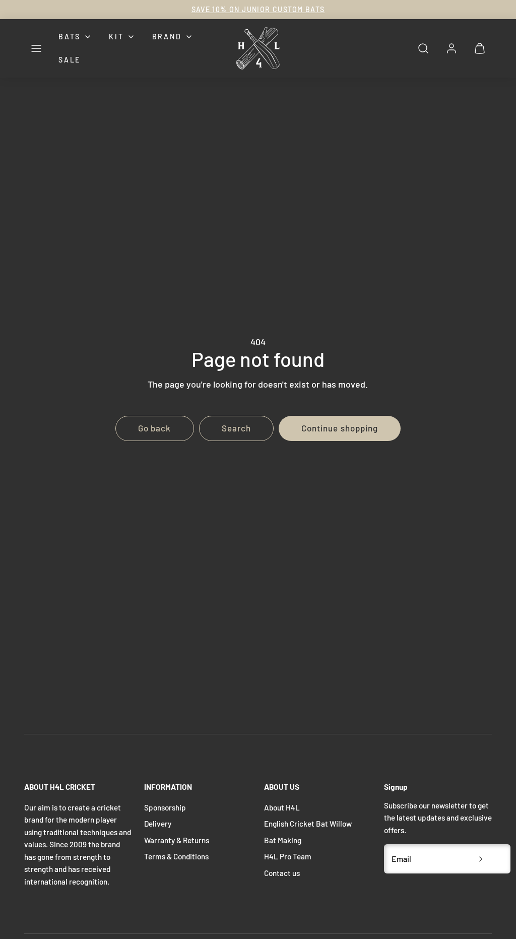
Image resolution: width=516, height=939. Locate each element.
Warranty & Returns (176, 840)
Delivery (157, 823)
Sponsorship (165, 807)
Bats (69, 36)
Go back (154, 428)
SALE (69, 59)
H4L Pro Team (287, 856)
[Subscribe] (481, 858)
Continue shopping (339, 428)
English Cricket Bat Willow (308, 823)
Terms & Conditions (176, 856)
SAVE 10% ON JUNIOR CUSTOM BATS (258, 9)
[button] (36, 48)
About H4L (282, 807)
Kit (116, 36)
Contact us (282, 873)
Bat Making (282, 840)
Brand (167, 36)
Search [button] (236, 428)
